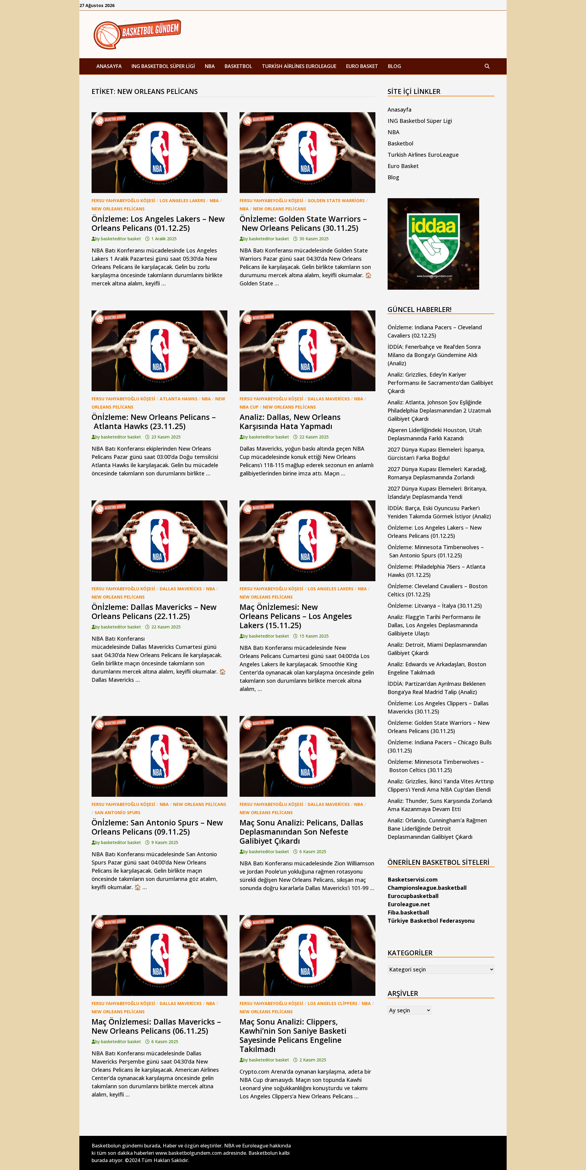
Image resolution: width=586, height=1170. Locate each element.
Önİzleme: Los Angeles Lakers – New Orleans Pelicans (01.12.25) (158, 223)
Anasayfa (109, 66)
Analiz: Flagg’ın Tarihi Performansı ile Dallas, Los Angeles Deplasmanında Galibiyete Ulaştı (434, 625)
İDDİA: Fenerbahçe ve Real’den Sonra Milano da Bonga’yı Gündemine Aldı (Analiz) (434, 355)
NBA (210, 66)
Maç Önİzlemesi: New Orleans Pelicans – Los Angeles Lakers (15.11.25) (296, 616)
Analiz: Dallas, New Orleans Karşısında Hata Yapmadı (290, 421)
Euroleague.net (409, 904)
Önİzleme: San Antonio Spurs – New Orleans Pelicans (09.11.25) (157, 827)
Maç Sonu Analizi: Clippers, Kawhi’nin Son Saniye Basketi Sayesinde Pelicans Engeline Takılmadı (293, 1035)
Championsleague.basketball (427, 887)
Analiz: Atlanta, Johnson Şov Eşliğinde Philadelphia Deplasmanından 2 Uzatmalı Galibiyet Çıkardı (439, 410)
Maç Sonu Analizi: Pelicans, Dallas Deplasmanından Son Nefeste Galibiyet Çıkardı (301, 831)
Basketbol (238, 66)
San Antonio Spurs (117, 812)
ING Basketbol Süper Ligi (163, 66)
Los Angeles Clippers (332, 1003)
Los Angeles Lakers (182, 200)
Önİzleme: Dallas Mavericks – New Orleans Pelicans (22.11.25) (154, 611)
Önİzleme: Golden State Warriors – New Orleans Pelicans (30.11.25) (303, 223)
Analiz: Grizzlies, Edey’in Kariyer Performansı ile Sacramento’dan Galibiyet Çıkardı (440, 383)
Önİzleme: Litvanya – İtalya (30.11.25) (435, 605)
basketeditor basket (121, 239)
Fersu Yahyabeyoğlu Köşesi (123, 200)
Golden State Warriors (336, 200)
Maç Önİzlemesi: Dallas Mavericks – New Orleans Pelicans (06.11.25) (156, 1026)
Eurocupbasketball (413, 896)
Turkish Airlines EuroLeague (299, 66)
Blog (394, 66)
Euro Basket (362, 66)
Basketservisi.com (413, 879)
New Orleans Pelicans (118, 209)
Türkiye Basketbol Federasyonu (431, 920)
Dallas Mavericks (329, 399)
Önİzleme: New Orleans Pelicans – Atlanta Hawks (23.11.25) (154, 421)
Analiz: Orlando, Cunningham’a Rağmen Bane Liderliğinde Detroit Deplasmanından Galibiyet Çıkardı (437, 828)
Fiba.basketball (408, 912)
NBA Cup (249, 407)
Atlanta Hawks (178, 399)
